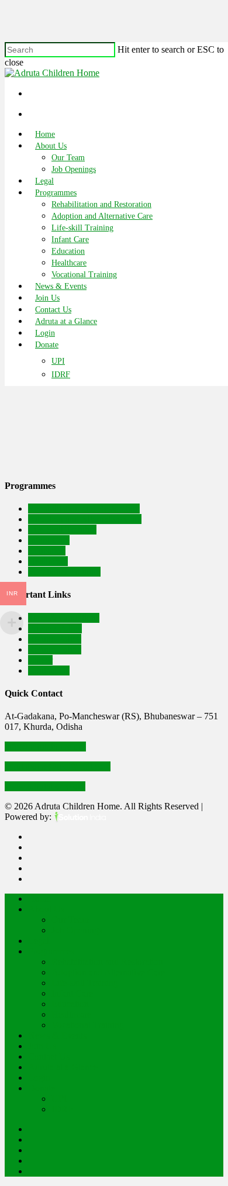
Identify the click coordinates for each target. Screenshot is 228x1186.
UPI (58, 361)
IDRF (60, 375)
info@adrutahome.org (45, 746)
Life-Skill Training (62, 530)
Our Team (68, 157)
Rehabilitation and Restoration (101, 204)
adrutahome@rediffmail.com (57, 766)
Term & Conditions (63, 618)
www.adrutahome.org (45, 786)
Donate (46, 345)
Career (40, 660)
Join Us (47, 298)
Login (45, 333)
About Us (51, 146)
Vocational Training (84, 274)
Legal (44, 181)
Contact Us (53, 309)
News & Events (61, 286)
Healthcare (69, 262)
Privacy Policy (55, 628)
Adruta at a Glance (66, 321)
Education (68, 251)
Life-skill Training (82, 227)
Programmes (56, 192)
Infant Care (70, 239)
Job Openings (73, 169)
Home (45, 134)
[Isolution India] (80, 817)
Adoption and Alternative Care (102, 216)
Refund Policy (54, 639)
